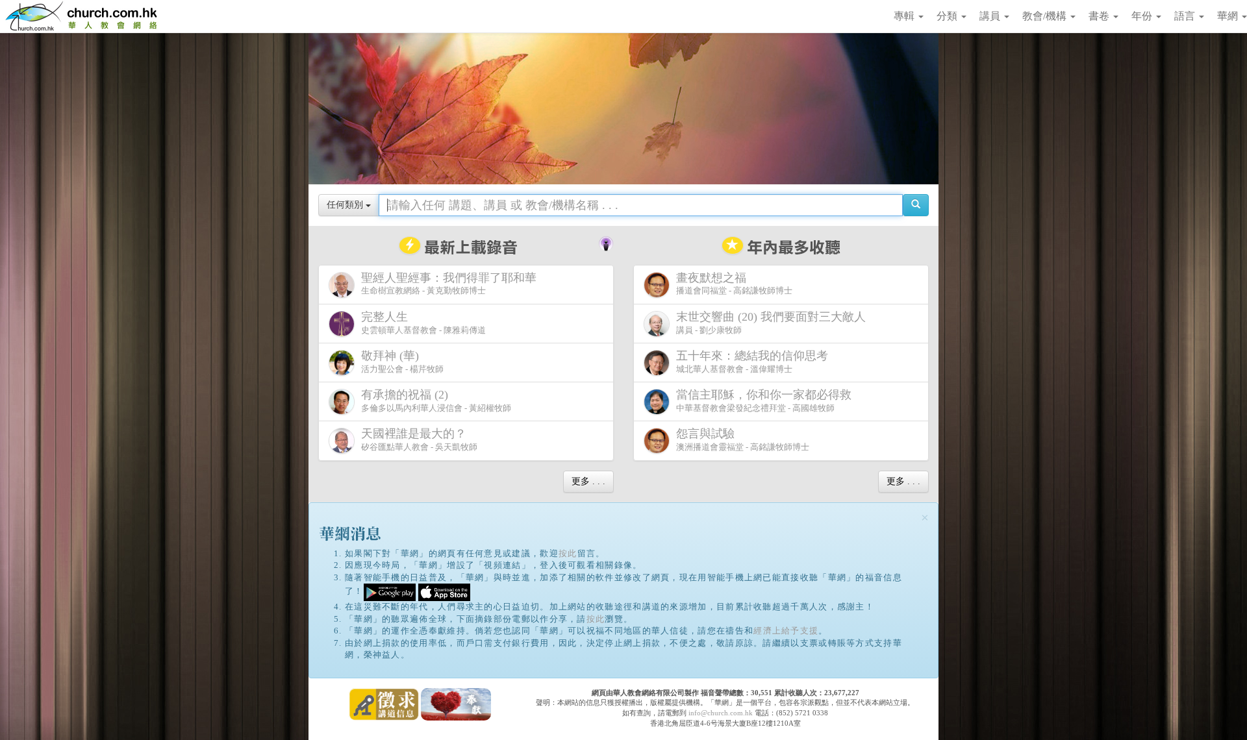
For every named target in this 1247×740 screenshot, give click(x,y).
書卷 (1100, 15)
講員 (991, 15)
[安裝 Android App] (390, 592)
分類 (948, 15)
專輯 (905, 15)
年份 (1143, 15)
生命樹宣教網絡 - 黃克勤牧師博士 (448, 283)
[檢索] (916, 205)
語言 (1186, 15)
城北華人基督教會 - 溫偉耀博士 (752, 361)
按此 (568, 553)
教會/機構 (1045, 15)
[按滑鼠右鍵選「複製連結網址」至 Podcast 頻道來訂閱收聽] (606, 242)
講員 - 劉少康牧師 (771, 322)
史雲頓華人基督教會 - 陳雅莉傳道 (423, 322)
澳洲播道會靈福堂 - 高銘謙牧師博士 (742, 439)
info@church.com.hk (720, 713)
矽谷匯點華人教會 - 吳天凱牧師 (419, 439)
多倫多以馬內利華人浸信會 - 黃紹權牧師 (436, 400)
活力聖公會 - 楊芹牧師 (402, 361)
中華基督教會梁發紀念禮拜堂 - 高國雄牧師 (763, 400)
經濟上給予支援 (785, 630)
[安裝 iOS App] (444, 592)
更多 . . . (588, 481)
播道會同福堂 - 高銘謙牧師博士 (734, 283)
